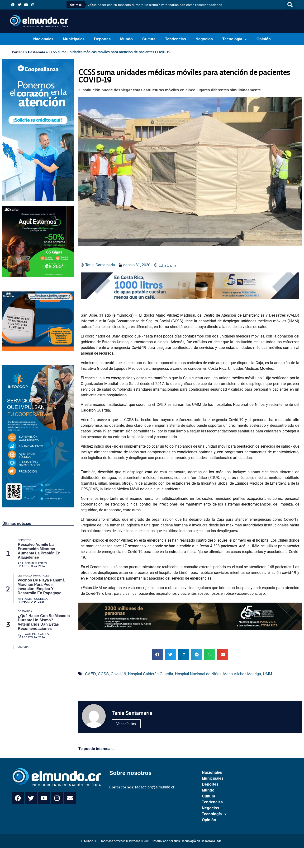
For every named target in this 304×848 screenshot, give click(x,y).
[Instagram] (32, 4)
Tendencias (175, 39)
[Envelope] (70, 798)
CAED (90, 674)
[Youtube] (26, 4)
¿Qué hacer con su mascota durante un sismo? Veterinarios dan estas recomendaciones (155, 5)
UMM (267, 674)
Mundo (126, 39)
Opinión (263, 39)
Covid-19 (118, 674)
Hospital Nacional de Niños (198, 674)
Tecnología (232, 39)
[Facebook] (13, 4)
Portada (18, 52)
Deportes (102, 39)
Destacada (36, 52)
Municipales (74, 39)
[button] (290, 4)
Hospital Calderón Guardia (150, 674)
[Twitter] (19, 4)
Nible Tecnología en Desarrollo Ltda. (198, 841)
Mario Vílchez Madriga (242, 674)
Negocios (204, 39)
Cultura (149, 39)
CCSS (103, 674)
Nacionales (43, 39)
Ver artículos (126, 724)
